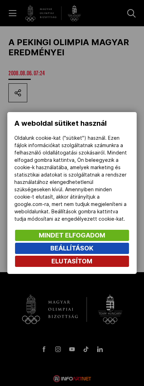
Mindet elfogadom (72, 235)
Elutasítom (71, 261)
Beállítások (71, 248)
